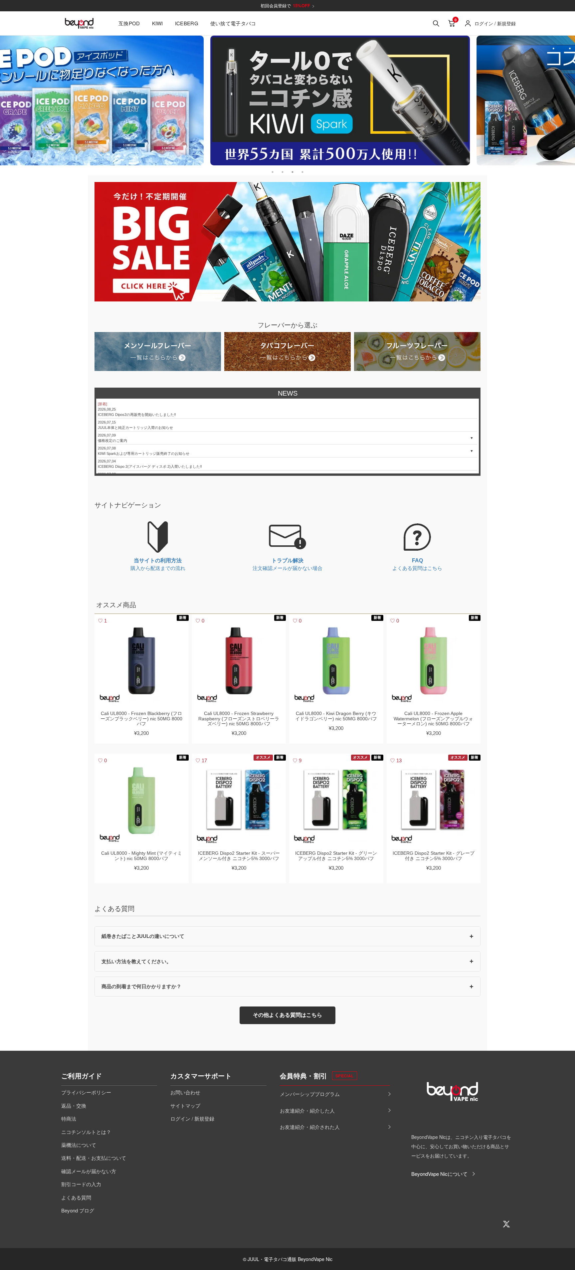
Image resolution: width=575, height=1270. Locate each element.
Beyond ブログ (77, 1210)
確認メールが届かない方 (88, 1171)
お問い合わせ (185, 1092)
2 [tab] (282, 170)
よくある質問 (76, 1197)
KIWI (157, 23)
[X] (506, 1224)
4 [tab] (302, 170)
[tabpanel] (287, 100)
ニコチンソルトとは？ (86, 1131)
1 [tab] (272, 170)
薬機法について (78, 1144)
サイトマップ (185, 1105)
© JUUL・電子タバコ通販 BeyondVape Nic (287, 1259)
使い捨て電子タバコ (233, 23)
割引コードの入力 (81, 1183)
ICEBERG (186, 23)
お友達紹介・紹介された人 (310, 1126)
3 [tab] (292, 170)
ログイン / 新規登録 (192, 1118)
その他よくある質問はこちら (287, 1015)
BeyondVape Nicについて (439, 1173)
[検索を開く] (436, 23)
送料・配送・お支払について (93, 1157)
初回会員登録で (288, 6)
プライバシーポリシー (86, 1092)
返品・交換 (73, 1105)
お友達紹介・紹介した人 (307, 1110)
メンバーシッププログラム (310, 1093)
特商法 (68, 1118)
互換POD (129, 23)
